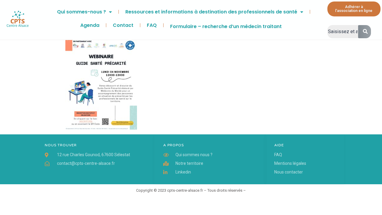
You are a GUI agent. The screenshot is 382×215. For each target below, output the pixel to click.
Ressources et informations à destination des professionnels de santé (211, 11)
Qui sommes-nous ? (81, 11)
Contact (123, 25)
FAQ (152, 25)
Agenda (89, 25)
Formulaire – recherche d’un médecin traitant (226, 26)
